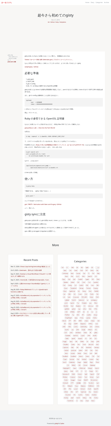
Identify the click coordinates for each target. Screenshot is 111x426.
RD (65, 324)
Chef (98, 374)
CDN (85, 383)
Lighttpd (67, 300)
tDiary (64, 291)
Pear (79, 344)
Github (53, 22)
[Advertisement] (55, 38)
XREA (69, 294)
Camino (76, 326)
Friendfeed (73, 356)
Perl (93, 273)
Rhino (95, 303)
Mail (74, 279)
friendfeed (65, 356)
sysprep (88, 318)
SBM (96, 353)
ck (96, 312)
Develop (66, 398)
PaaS (86, 377)
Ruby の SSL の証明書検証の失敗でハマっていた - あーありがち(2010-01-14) (60, 145)
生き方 (77, 276)
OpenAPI (96, 389)
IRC (90, 332)
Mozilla (95, 335)
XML (76, 341)
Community (65, 273)
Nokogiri (90, 368)
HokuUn (81, 356)
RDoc (83, 276)
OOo (91, 350)
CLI (92, 312)
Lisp (72, 329)
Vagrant (92, 374)
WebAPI (86, 380)
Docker (66, 380)
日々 (67, 267)
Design (91, 371)
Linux (92, 285)
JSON (98, 341)
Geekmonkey (84, 326)
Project (65, 359)
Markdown (78, 332)
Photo (98, 279)
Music (66, 276)
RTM (86, 350)
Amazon (80, 374)
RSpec (91, 362)
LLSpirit (82, 335)
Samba (73, 344)
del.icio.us (90, 306)
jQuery (65, 371)
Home (87, 2)
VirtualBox (65, 344)
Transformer (70, 401)
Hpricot (97, 368)
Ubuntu (95, 318)
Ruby (57, 22)
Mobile (82, 341)
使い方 (9, 60)
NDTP (78, 312)
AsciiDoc (80, 395)
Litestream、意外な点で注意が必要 (30, 270)
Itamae (91, 377)
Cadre (62, 423)
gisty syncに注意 (12, 61)
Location (91, 359)
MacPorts (75, 335)
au (87, 300)
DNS (87, 285)
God (91, 353)
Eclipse (92, 321)
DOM (64, 326)
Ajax (79, 309)
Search (64, 362)
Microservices (94, 380)
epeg (76, 318)
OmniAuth (65, 383)
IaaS (98, 383)
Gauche (67, 329)
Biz (77, 267)
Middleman (91, 386)
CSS (84, 306)
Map (97, 359)
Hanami (96, 392)
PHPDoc (91, 324)
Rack (97, 344)
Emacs (65, 288)
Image (79, 362)
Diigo (70, 324)
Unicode (73, 353)
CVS (96, 276)
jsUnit (66, 303)
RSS (82, 347)
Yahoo (66, 353)
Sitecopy (81, 288)
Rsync (63, 279)
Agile (86, 374)
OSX (78, 282)
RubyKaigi (92, 365)
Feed (72, 306)
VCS (97, 371)
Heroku (96, 398)
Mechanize (88, 347)
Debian (72, 282)
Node (71, 371)
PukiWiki (96, 291)
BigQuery (83, 386)
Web (72, 267)
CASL (86, 294)
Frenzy (81, 318)
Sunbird (81, 285)
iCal (75, 285)
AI (76, 401)
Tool (62, 267)
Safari (71, 332)
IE (87, 312)
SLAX (65, 332)
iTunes (85, 353)
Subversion (81, 300)
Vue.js (76, 386)
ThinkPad (67, 315)
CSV (68, 365)
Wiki (98, 285)
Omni (90, 291)
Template (84, 303)
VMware (90, 329)
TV (88, 273)
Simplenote (72, 362)
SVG (74, 395)
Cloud (87, 401)
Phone (97, 362)
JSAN (77, 329)
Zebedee (66, 282)
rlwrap (95, 315)
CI (81, 371)
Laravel (76, 389)
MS (92, 267)
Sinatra (87, 356)
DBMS (80, 321)
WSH (78, 315)
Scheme (97, 326)
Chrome (85, 365)
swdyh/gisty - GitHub (31, 67)
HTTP (72, 383)
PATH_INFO (84, 297)
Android (66, 350)
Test (98, 356)
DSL (96, 329)
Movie (92, 270)
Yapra (71, 341)
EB (83, 312)
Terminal (88, 288)
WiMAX (73, 365)
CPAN (88, 335)
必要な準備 (10, 55)
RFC (83, 315)
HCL (64, 386)
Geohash (84, 359)
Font (64, 285)
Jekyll (72, 398)
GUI (96, 338)
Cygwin (87, 279)
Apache (72, 303)
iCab (96, 324)
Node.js (84, 398)
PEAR (97, 297)
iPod (96, 350)
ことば (97, 267)
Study (92, 341)
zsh (64, 297)
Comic (83, 282)
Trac (78, 303)
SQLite (91, 297)
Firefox (91, 294)
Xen (64, 294)
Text (84, 273)
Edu (97, 270)
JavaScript (73, 350)
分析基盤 (78, 383)
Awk (98, 321)
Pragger (65, 341)
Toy (73, 315)
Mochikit (66, 306)
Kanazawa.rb (66, 374)
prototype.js (94, 300)
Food (81, 270)
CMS (98, 386)
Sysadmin (95, 282)
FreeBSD (80, 279)
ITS (86, 338)
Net (82, 267)
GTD (77, 371)
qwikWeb (67, 309)
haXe (69, 297)
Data (81, 401)
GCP (77, 392)
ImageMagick (68, 318)
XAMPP (76, 324)
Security (78, 273)
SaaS (97, 377)
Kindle (73, 374)
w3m (91, 326)
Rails (90, 309)
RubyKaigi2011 (66, 368)
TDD (93, 356)
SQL (90, 392)
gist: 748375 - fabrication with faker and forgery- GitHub (43, 204)
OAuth (89, 389)
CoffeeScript (82, 368)
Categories (99, 2)
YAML (69, 326)
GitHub (66, 392)
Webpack (70, 386)
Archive (106, 2)
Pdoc (72, 276)
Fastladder (67, 335)
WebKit (85, 362)
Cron (89, 282)
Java (90, 303)
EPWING (72, 312)
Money (84, 291)
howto (75, 270)
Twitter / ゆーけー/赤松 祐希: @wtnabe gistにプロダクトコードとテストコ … (49, 60)
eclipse (86, 321)
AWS (65, 389)
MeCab (64, 321)
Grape (79, 380)
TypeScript (83, 392)
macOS (78, 398)
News (65, 270)
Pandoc (87, 395)
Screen (80, 294)
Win (77, 347)
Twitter (67, 338)
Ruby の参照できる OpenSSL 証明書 (13, 57)
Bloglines (78, 306)
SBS (97, 306)
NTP (91, 338)
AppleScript (72, 291)
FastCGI (74, 300)
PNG (70, 389)
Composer (72, 377)
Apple (87, 267)
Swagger (73, 380)
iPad (78, 359)
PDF (93, 279)
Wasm (92, 401)
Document (68, 395)
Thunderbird (73, 288)
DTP (70, 321)
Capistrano (65, 347)
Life (79, 291)
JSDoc (84, 309)
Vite (90, 398)
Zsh (74, 294)
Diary (92, 2)
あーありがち (6, 2)
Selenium (82, 389)
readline (89, 315)
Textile (85, 332)
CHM (66, 312)
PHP (87, 270)
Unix (70, 270)
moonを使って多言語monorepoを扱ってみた (34, 280)
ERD (75, 321)
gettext (73, 309)
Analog (70, 285)
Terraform (91, 383)
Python (80, 350)
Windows (65, 377)
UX (85, 371)
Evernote (72, 359)
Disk (69, 279)
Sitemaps (96, 347)
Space (74, 368)
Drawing (96, 288)
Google (83, 329)
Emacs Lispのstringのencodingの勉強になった (35, 266)
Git (48, 22)
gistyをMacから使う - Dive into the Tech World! (40, 128)
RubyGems (63, 22)
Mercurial (91, 344)
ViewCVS (90, 276)
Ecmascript (76, 297)
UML (72, 392)
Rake (72, 347)
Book (72, 273)
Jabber (95, 332)
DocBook (94, 395)
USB (79, 365)
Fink (97, 294)
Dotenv (80, 377)
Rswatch (80, 338)
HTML (95, 309)
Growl (84, 344)
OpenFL (73, 338)
